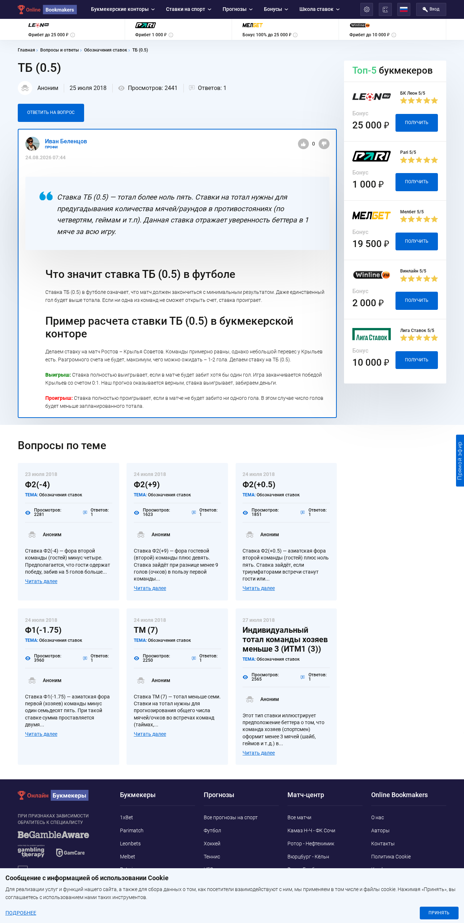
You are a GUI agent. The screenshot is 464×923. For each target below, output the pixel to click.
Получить (329, 443)
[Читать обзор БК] (138, 443)
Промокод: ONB (286, 443)
